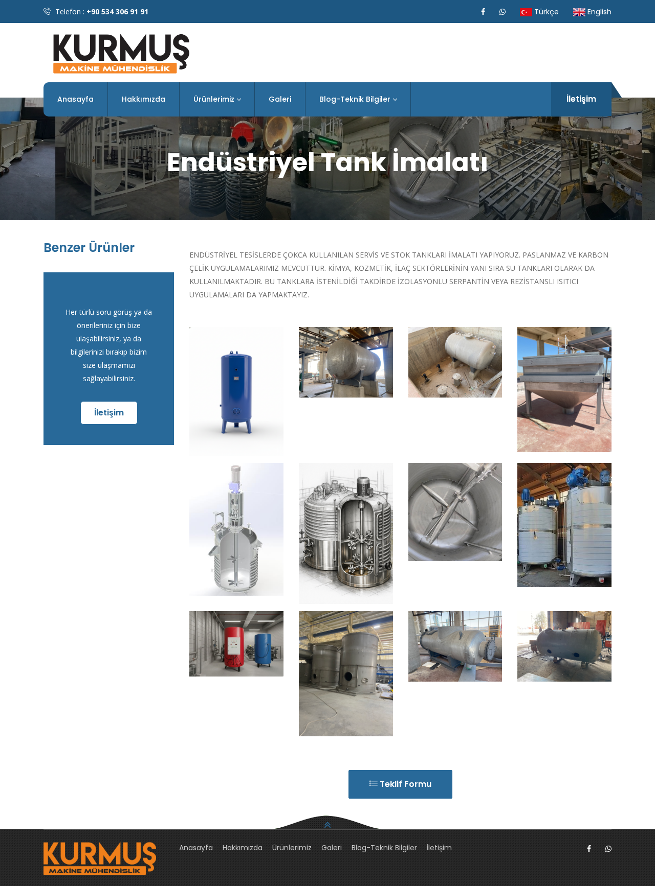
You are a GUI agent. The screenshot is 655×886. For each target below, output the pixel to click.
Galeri (280, 99)
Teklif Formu (404, 784)
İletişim (581, 99)
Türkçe (545, 12)
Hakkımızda (143, 99)
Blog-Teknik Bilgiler (354, 99)
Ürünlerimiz (213, 99)
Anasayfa (75, 99)
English (598, 12)
